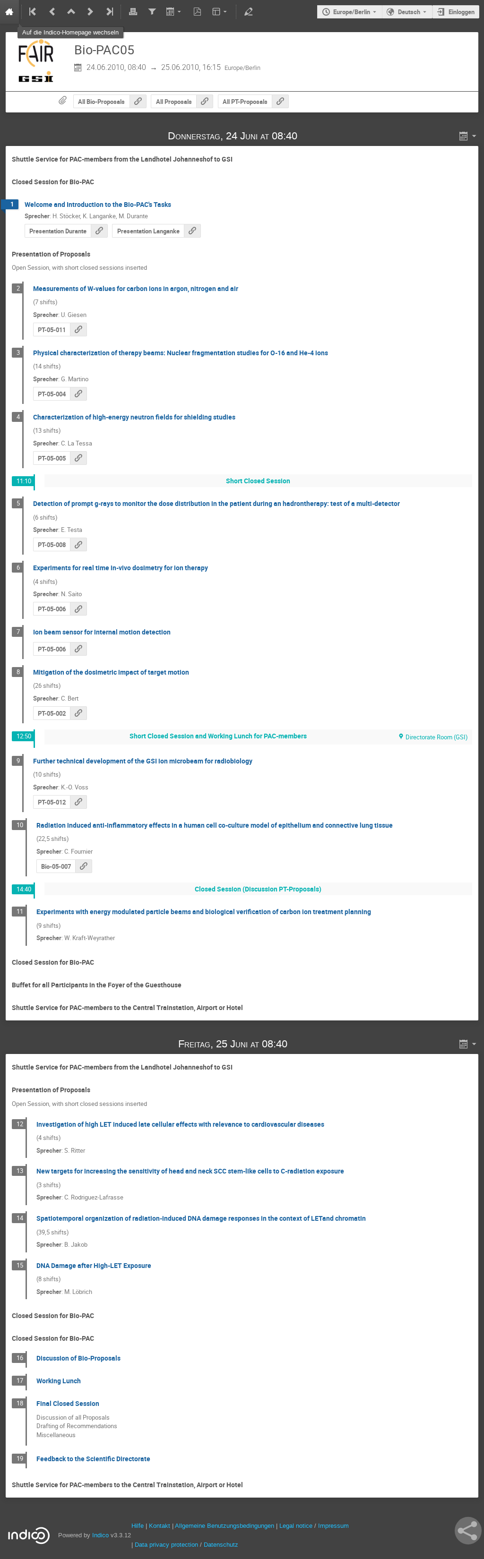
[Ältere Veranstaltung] (52, 12)
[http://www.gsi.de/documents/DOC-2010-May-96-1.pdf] (78, 458)
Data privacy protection (167, 1545)
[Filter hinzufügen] (151, 12)
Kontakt (159, 1526)
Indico (100, 1535)
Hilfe (137, 1526)
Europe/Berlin (351, 12)
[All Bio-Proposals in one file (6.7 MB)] (138, 101)
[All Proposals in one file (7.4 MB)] (204, 101)
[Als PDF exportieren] (197, 12)
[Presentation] (99, 231)
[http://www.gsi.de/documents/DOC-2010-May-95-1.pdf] (78, 394)
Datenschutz (221, 1545)
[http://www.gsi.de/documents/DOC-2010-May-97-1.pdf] (78, 609)
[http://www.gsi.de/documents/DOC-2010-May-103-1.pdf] (78, 802)
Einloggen (462, 12)
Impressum (333, 1526)
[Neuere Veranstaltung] (90, 12)
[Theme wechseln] (220, 12)
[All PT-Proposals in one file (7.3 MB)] (280, 101)
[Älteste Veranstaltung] (33, 12)
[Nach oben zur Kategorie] (71, 12)
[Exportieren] (174, 12)
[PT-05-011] (78, 329)
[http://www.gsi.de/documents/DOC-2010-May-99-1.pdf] (78, 544)
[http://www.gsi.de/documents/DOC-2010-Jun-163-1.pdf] (192, 231)
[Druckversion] (132, 12)
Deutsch (409, 12)
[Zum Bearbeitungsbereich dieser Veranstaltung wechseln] (248, 12)
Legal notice (296, 1526)
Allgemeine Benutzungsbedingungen (224, 1526)
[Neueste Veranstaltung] (108, 12)
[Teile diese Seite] (468, 1530)
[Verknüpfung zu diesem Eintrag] (311, 136)
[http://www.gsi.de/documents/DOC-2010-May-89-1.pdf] (83, 866)
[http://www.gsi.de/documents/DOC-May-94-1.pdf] (78, 713)
